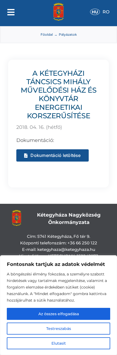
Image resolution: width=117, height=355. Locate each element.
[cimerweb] (58, 5)
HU (95, 11)
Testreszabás (58, 328)
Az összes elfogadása (58, 313)
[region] (58, 305)
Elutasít (58, 343)
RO (106, 11)
